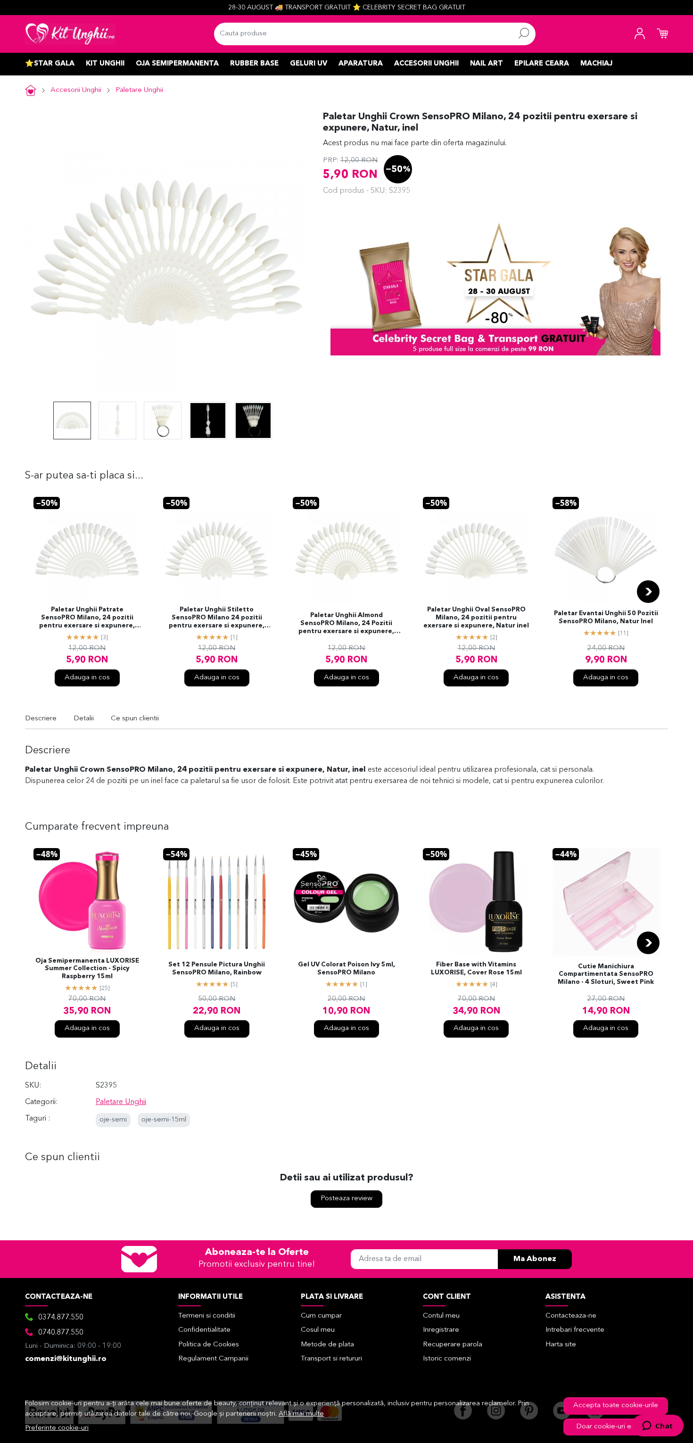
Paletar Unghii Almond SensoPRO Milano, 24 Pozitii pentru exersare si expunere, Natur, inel (346, 624)
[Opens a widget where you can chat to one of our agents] (657, 1426)
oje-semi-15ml (163, 1119)
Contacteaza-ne (570, 1315)
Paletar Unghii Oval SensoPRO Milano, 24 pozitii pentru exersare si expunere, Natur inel (476, 618)
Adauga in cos (87, 677)
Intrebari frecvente (574, 1330)
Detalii (84, 718)
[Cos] (662, 34)
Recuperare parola (452, 1344)
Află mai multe (301, 1414)
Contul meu (441, 1315)
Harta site (560, 1344)
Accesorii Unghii (426, 63)
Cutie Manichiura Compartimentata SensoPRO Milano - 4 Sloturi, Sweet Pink (606, 975)
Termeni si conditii (206, 1315)
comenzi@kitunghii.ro (66, 1359)
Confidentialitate (204, 1330)
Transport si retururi (331, 1358)
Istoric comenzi (447, 1358)
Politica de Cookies (208, 1344)
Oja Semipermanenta (177, 63)
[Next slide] (648, 591)
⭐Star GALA (49, 63)
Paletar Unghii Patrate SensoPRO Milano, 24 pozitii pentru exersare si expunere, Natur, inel (87, 618)
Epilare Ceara (541, 63)
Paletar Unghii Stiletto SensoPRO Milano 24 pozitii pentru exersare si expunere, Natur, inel (216, 618)
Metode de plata (327, 1344)
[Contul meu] (639, 34)
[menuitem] (72, 420)
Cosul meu (318, 1330)
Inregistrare (441, 1330)
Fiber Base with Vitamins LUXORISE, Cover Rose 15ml (476, 969)
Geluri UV (308, 63)
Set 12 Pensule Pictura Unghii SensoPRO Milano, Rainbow (216, 969)
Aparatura (360, 63)
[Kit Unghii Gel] (70, 34)
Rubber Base (254, 63)
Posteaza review (346, 1198)
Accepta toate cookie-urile (615, 1405)
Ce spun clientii (135, 718)
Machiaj (596, 63)
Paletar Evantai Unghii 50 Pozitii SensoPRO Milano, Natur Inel (606, 617)
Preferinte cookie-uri (57, 1428)
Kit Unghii (105, 63)
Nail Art (486, 63)
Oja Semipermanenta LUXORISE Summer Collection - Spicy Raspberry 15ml (87, 969)
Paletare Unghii (139, 90)
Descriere (41, 718)
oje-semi (113, 1119)
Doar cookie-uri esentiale (616, 1426)
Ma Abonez (534, 1259)
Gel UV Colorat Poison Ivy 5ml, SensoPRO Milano (346, 969)
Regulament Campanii (213, 1358)
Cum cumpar (321, 1315)
